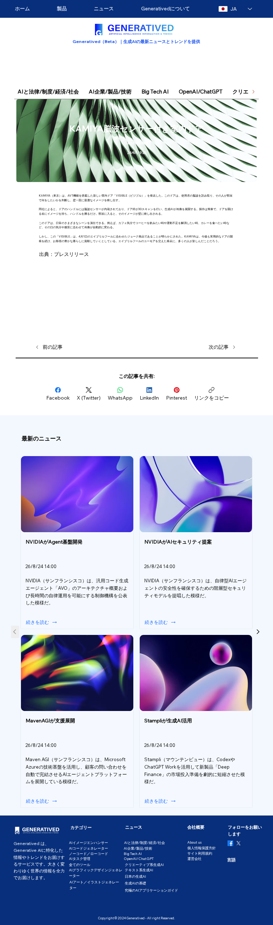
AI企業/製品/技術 (138, 848)
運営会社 (194, 858)
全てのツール (79, 864)
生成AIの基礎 (135, 883)
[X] (238, 843)
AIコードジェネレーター (88, 848)
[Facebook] (230, 843)
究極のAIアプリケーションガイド (151, 890)
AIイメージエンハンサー (88, 842)
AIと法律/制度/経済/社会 (144, 842)
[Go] (258, 632)
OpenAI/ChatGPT (139, 858)
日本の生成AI (135, 876)
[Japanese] (232, 869)
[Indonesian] (249, 869)
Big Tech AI (133, 853)
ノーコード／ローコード (88, 853)
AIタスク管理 (79, 858)
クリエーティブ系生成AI (144, 864)
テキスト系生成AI (139, 870)
